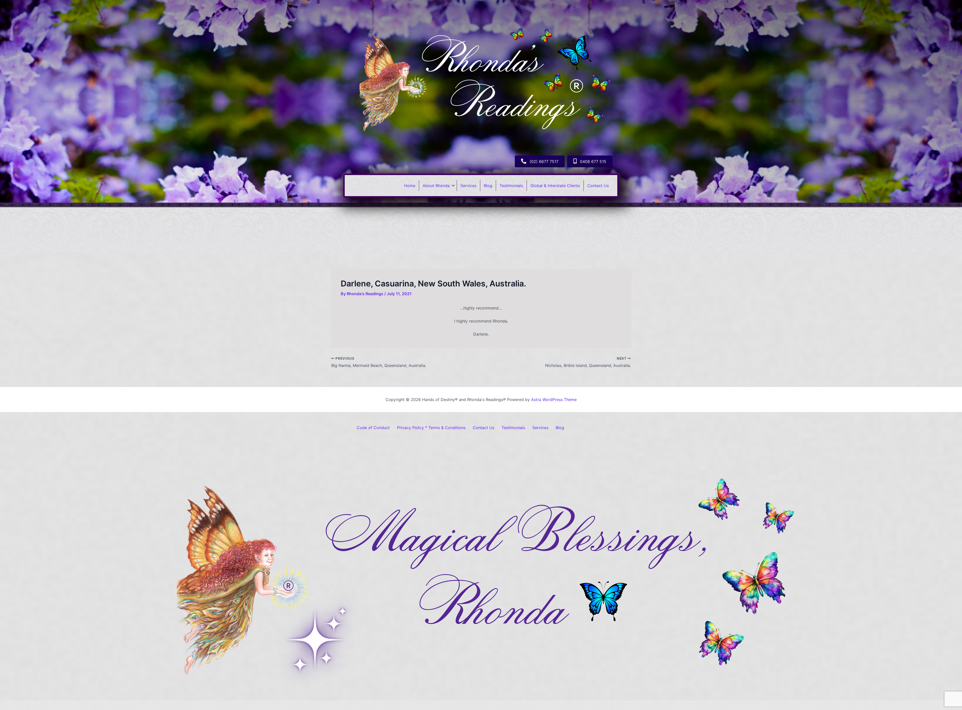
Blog (488, 185)
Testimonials (511, 185)
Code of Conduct (373, 427)
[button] (453, 185)
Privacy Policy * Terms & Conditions (431, 427)
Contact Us (598, 185)
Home (409, 185)
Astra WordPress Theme (554, 399)
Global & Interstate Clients (555, 185)
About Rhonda (436, 185)
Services (468, 185)
